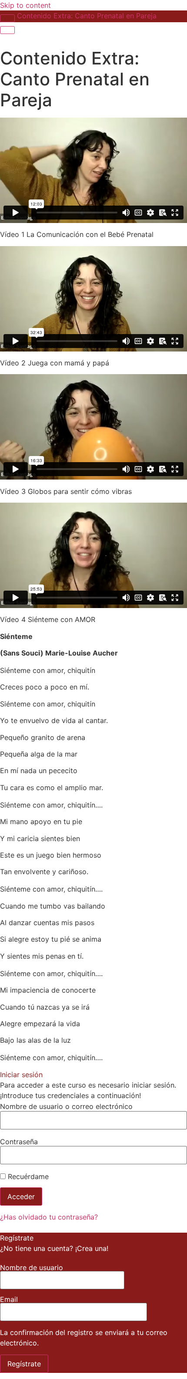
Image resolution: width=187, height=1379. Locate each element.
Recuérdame (27, 1176)
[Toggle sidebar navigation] (7, 18)
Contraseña (19, 1141)
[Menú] (7, 30)
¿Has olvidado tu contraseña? (49, 1217)
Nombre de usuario (31, 1268)
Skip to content (25, 5)
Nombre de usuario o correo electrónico (66, 1106)
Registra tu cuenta (30, 1258)
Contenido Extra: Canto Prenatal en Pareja (87, 15)
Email (9, 1300)
